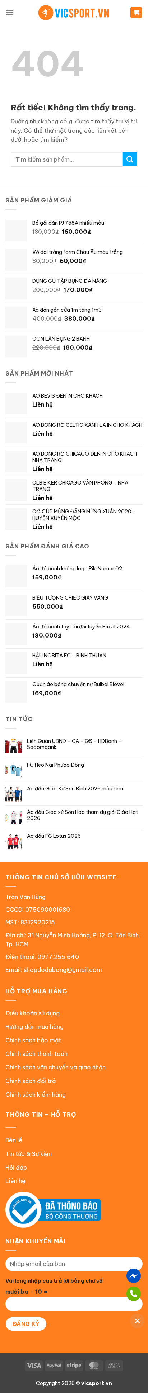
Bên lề (13, 1140)
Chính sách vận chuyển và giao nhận (55, 1067)
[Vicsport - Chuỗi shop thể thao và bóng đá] (74, 12)
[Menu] (9, 12)
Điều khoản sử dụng (32, 1013)
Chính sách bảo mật (33, 1040)
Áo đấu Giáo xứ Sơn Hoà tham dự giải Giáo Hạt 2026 (82, 815)
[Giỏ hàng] (136, 13)
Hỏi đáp (16, 1167)
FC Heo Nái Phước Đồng (55, 765)
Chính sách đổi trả (30, 1081)
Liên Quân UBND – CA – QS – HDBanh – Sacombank (74, 744)
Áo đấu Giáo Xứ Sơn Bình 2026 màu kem (75, 789)
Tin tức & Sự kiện (28, 1153)
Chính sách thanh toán (36, 1053)
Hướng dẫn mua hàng (34, 1026)
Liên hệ (15, 1180)
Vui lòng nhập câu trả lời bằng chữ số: (54, 1281)
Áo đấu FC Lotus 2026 (54, 836)
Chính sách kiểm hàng (35, 1094)
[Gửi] (130, 159)
